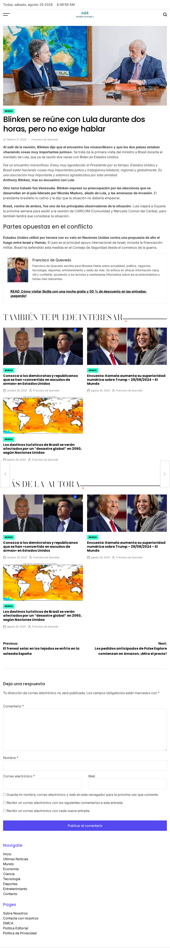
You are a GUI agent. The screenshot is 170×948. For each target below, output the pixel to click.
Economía (11, 869)
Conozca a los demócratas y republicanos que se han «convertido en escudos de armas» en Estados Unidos (40, 379)
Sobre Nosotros (15, 913)
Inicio (7, 854)
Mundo (9, 111)
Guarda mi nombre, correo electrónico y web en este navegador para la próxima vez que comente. (83, 794)
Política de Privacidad (20, 933)
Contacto (10, 894)
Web (91, 776)
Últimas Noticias (15, 859)
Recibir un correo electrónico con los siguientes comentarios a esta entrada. (65, 803)
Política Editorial (15, 928)
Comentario (13, 706)
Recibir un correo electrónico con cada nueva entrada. (48, 811)
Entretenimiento (15, 889)
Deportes (10, 884)
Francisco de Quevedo (45, 139)
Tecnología (11, 879)
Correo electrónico (19, 776)
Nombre (10, 758)
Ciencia (9, 874)
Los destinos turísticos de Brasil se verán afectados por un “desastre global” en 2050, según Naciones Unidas (42, 448)
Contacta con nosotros (20, 918)
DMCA (8, 923)
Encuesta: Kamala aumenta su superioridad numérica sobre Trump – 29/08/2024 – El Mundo (126, 379)
